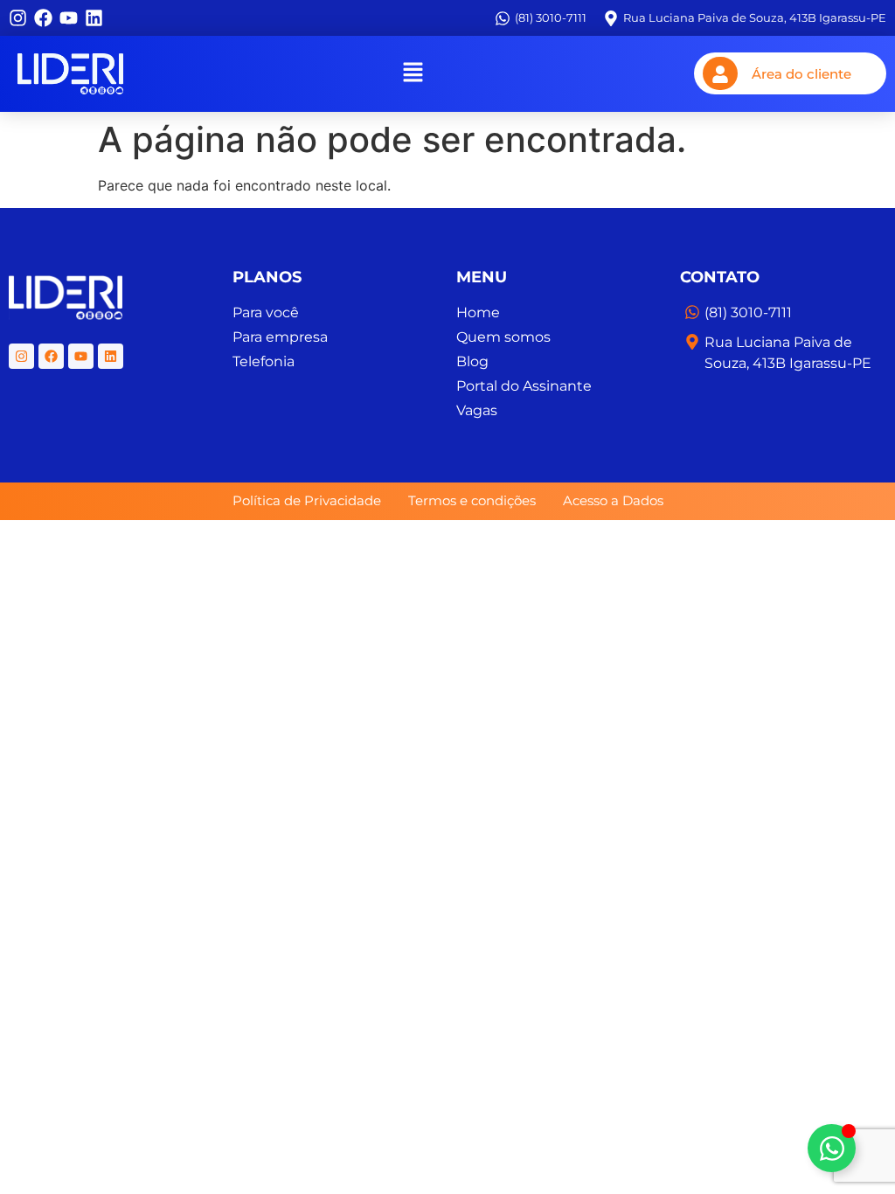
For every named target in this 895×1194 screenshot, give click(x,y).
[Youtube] (68, 18)
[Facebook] (43, 18)
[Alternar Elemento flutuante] (832, 1148)
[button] (412, 74)
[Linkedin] (94, 18)
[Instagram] (18, 18)
